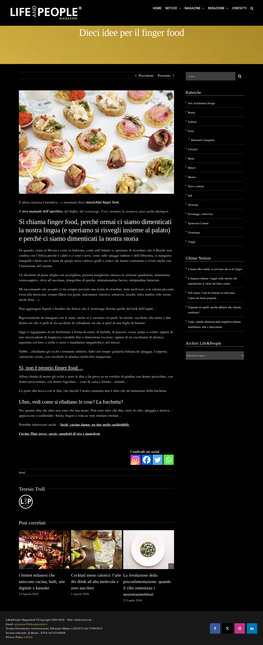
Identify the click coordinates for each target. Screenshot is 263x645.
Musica (192, 177)
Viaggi (191, 242)
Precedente (146, 75)
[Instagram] (136, 460)
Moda (191, 158)
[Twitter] (157, 460)
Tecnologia (194, 232)
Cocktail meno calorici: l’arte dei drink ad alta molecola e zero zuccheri (96, 581)
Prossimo (164, 75)
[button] (251, 8)
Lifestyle (193, 149)
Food (22, 472)
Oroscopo (193, 205)
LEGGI (28, 637)
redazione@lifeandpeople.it (30, 624)
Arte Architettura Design (201, 103)
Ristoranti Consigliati (202, 140)
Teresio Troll (32, 489)
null (190, 195)
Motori (191, 168)
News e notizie (196, 186)
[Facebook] (147, 460)
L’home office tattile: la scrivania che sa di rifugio (215, 269)
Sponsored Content (198, 223)
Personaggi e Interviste (200, 214)
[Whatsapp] (168, 460)
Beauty (191, 112)
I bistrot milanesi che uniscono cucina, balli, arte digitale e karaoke (42, 581)
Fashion (192, 121)
